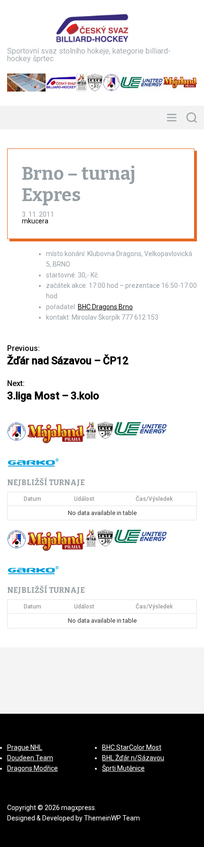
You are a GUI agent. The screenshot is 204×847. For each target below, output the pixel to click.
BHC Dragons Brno (105, 307)
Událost (84, 499)
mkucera (35, 221)
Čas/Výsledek (154, 499)
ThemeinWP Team (112, 818)
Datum (32, 499)
